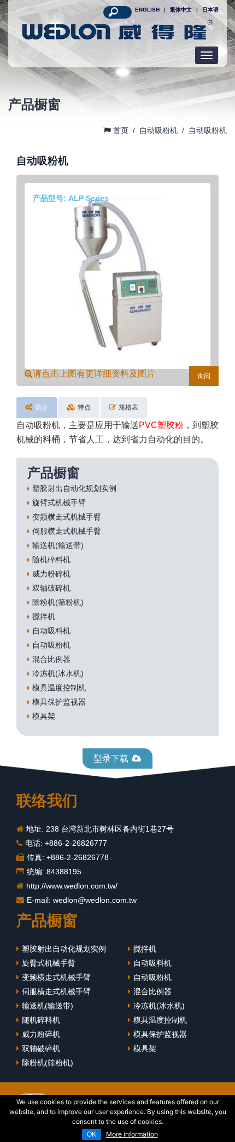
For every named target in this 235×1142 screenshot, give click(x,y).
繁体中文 (181, 10)
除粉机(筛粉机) (58, 602)
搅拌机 (43, 616)
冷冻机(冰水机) (58, 673)
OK (91, 1134)
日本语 (210, 10)
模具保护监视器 (59, 701)
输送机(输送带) (58, 545)
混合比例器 (51, 659)
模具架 (43, 716)
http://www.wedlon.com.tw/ (72, 885)
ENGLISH (147, 10)
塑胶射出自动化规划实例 (74, 488)
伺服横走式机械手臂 (66, 531)
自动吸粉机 (51, 645)
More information (132, 1134)
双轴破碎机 (51, 588)
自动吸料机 (51, 630)
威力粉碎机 (51, 573)
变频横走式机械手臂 (66, 516)
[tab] (36, 407)
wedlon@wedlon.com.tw (95, 900)
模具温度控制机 (59, 687)
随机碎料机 (51, 559)
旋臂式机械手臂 (59, 502)
